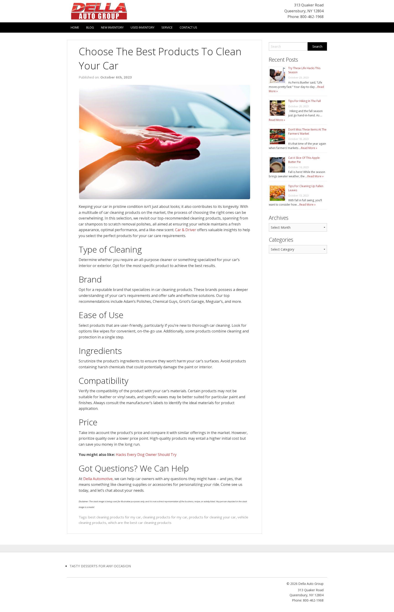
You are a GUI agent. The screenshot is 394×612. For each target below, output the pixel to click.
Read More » (277, 120)
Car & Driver (185, 229)
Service (167, 27)
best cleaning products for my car (114, 517)
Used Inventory (142, 27)
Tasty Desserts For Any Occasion (100, 566)
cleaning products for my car (165, 517)
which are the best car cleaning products (139, 522)
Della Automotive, (98, 478)
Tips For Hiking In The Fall (304, 101)
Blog (90, 27)
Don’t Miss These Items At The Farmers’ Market (307, 132)
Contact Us (188, 27)
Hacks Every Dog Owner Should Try (146, 454)
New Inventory (112, 27)
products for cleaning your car (212, 517)
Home (75, 27)
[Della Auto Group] (98, 10)
